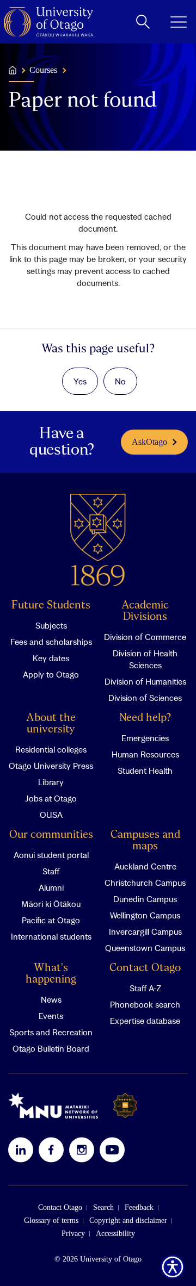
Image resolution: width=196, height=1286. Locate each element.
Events (51, 1015)
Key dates (51, 658)
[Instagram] (81, 1149)
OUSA (51, 814)
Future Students (50, 605)
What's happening (51, 973)
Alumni (51, 887)
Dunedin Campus (145, 898)
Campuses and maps (145, 840)
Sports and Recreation (51, 1032)
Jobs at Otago (51, 798)
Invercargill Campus (145, 931)
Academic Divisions (145, 611)
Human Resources (145, 754)
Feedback (139, 1207)
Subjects (51, 625)
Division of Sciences (145, 697)
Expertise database (145, 1020)
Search (103, 1207)
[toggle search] (143, 22)
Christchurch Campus (145, 882)
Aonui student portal (51, 854)
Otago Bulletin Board (51, 1048)
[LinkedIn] (20, 1149)
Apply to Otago (51, 674)
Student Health (145, 770)
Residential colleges (51, 749)
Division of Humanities (145, 681)
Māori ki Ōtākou (51, 903)
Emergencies (145, 738)
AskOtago (149, 441)
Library (51, 782)
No (120, 381)
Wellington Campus (145, 915)
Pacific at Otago (51, 920)
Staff (50, 871)
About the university (51, 723)
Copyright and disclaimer (128, 1220)
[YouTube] (112, 1149)
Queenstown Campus (145, 947)
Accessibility (115, 1233)
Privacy (73, 1233)
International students (51, 936)
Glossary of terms (51, 1220)
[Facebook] (51, 1149)
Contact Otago (145, 968)
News (51, 999)
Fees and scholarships (51, 641)
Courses (43, 70)
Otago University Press (51, 765)
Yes (80, 381)
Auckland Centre (145, 866)
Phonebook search (145, 1004)
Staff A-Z (145, 988)
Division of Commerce (145, 636)
